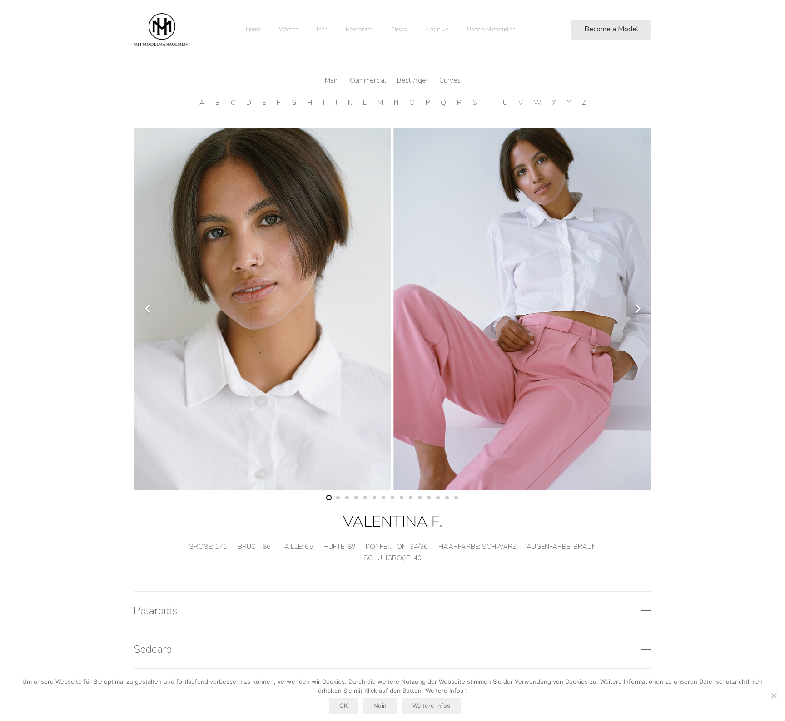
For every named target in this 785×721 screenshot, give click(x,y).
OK (343, 705)
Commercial (368, 80)
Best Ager (412, 80)
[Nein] (773, 695)
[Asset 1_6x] (162, 29)
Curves (450, 80)
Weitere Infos (431, 705)
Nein (380, 705)
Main (332, 80)
